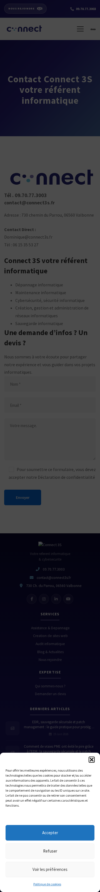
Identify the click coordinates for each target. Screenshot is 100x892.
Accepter (50, 832)
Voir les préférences (50, 869)
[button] (91, 759)
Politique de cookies (47, 884)
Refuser (50, 851)
